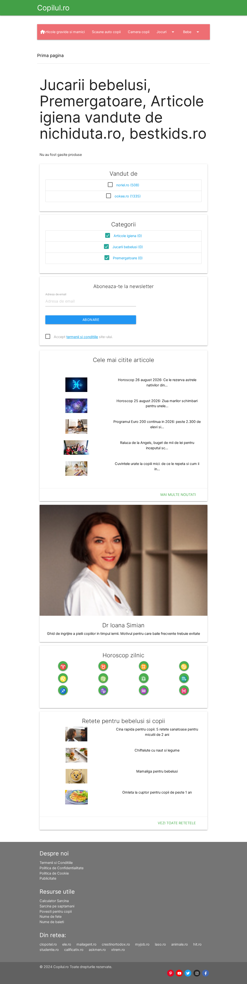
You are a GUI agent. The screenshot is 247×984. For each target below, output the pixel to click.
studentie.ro (49, 950)
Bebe (192, 32)
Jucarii (53, 47)
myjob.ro (142, 944)
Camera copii (138, 32)
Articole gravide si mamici (64, 32)
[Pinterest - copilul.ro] (170, 973)
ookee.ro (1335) (128, 196)
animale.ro (179, 944)
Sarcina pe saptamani (57, 906)
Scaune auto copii (106, 32)
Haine (79, 47)
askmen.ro (97, 950)
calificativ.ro (73, 950)
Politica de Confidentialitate (61, 868)
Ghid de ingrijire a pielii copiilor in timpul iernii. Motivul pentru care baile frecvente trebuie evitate (123, 633)
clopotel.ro (48, 944)
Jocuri (166, 32)
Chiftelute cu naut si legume (157, 750)
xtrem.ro (118, 950)
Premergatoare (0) (128, 258)
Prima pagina (50, 55)
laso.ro (160, 944)
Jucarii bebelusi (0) (127, 247)
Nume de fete (51, 916)
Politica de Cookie (54, 873)
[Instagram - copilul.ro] (196, 973)
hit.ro (197, 944)
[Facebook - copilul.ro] (205, 973)
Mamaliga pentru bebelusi (157, 771)
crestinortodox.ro (116, 944)
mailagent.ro (86, 944)
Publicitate (48, 878)
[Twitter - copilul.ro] (188, 973)
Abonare (90, 320)
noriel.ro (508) (127, 185)
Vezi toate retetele (177, 823)
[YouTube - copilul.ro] (179, 973)
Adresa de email (55, 294)
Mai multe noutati (178, 494)
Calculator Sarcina (54, 901)
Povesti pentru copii (56, 911)
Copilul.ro (53, 7)
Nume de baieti (52, 922)
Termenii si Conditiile (56, 863)
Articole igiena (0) (128, 236)
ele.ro (66, 944)
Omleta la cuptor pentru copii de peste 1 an (157, 792)
